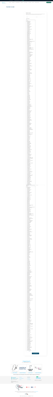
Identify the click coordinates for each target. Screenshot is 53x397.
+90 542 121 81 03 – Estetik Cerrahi (38, 380)
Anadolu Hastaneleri (23, 372)
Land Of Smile (30, 372)
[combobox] (30, 19)
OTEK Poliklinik (15, 372)
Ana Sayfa (10, 2)
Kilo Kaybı (22, 2)
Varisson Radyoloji (38, 372)
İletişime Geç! (49, 2)
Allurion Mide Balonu (18, 2)
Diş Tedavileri (30, 2)
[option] (31, 22)
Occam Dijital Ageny (36, 391)
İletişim (33, 2)
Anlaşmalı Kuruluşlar (37, 2)
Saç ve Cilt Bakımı (25, 2)
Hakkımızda (13, 2)
